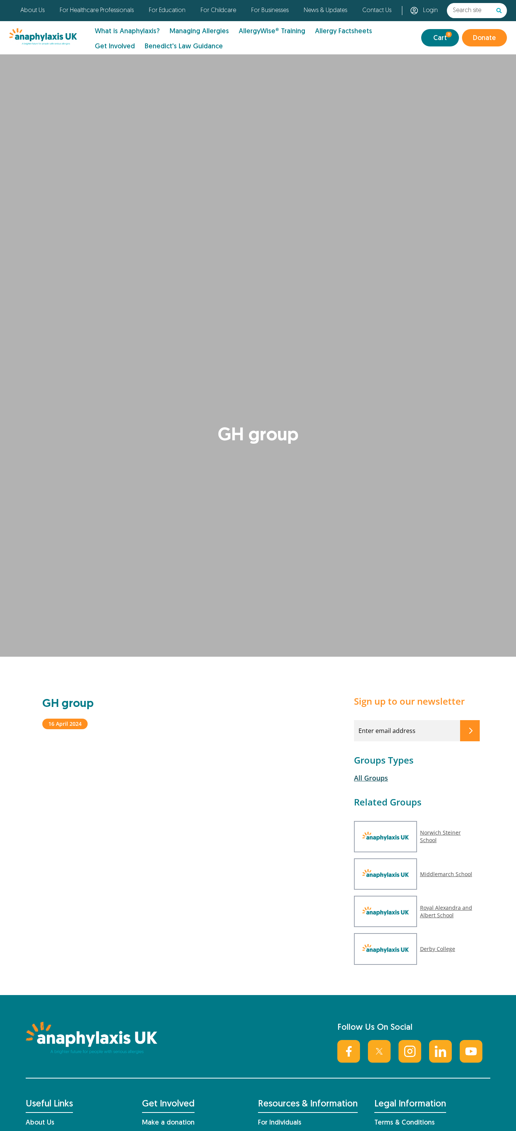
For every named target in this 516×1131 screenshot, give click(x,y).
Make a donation (168, 1122)
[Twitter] (379, 1051)
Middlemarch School (446, 874)
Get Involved (115, 46)
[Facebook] (348, 1051)
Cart (441, 37)
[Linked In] (440, 1051)
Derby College (437, 948)
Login (430, 11)
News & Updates (325, 11)
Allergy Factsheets (343, 31)
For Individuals (279, 1122)
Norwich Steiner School (440, 836)
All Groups (371, 777)
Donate (484, 38)
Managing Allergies (199, 31)
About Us (32, 11)
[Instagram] (410, 1051)
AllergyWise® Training (272, 31)
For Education (167, 11)
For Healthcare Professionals (97, 11)
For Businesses (270, 11)
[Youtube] (471, 1051)
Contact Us (376, 11)
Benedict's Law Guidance (184, 46)
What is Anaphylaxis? (127, 31)
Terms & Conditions (404, 1122)
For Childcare (218, 11)
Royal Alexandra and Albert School (446, 911)
